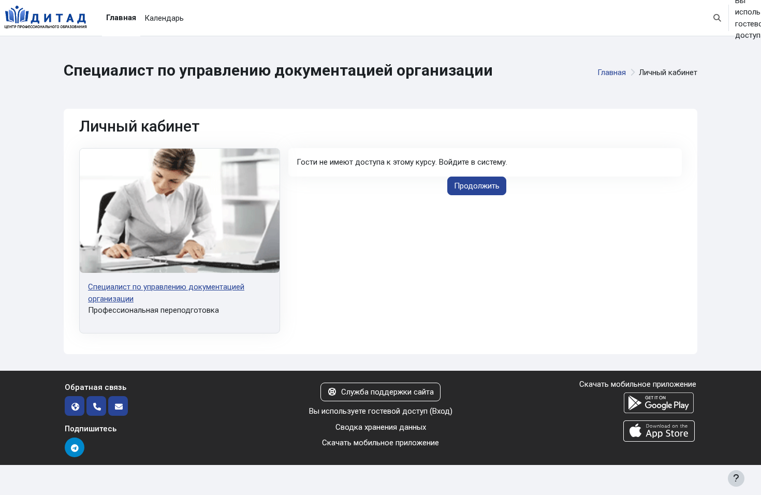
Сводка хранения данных (380, 427)
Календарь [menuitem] (164, 18)
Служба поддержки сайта (387, 392)
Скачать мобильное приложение (380, 442)
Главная (611, 72)
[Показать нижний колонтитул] (736, 478)
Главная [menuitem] (121, 17)
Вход (441, 411)
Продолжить (477, 186)
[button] (717, 18)
